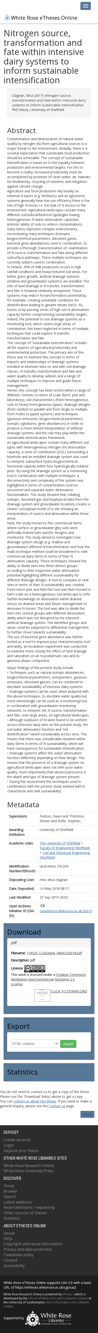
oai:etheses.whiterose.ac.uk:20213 (66, 911)
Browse (10, 1191)
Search (10, 1196)
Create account (17, 1139)
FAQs (8, 1238)
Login (9, 1145)
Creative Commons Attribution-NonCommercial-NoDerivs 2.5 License (48, 979)
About (9, 1233)
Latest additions (18, 1202)
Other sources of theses (25, 1212)
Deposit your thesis (21, 1150)
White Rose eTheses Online (44, 17)
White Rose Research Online (29, 1165)
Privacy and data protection (28, 1249)
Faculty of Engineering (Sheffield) (65, 848)
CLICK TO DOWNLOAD (69, 991)
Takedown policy (19, 1254)
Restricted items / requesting (29, 1207)
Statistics (12, 1218)
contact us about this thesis (34, 1101)
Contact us (57, 1106)
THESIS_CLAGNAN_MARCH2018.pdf (54, 953)
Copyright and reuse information (33, 1243)
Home (9, 1185)
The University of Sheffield (60, 843)
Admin (87, 1114)
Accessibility (14, 1265)
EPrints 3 (68, 1294)
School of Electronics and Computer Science (58, 1298)
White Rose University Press (29, 1170)
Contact (10, 1260)
